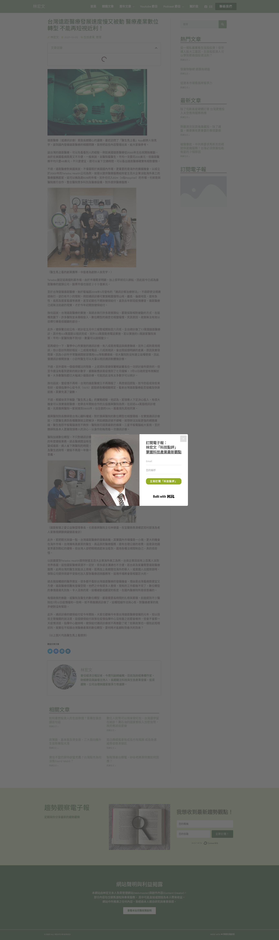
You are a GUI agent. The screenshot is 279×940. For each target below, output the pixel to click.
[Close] (183, 438)
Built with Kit (174, 495)
